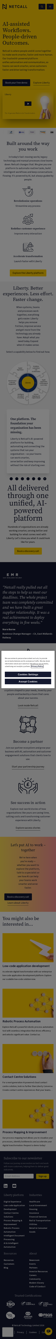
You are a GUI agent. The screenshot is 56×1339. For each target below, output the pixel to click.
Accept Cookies (28, 681)
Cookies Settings (28, 674)
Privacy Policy (37, 666)
